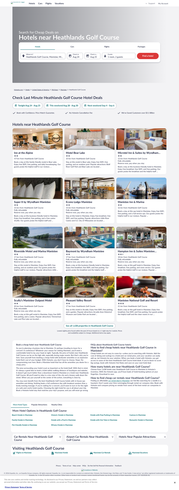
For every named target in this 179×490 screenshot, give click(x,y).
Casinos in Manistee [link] (137, 415)
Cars (40, 3)
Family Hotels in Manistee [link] (22, 420)
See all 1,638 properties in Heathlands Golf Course (89, 326)
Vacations (59, 3)
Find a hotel (147, 56)
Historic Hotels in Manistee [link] (62, 415)
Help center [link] (77, 466)
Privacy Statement (12, 487)
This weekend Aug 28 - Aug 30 (64, 106)
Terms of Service (26, 487)
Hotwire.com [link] (18, 90)
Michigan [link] (55, 90)
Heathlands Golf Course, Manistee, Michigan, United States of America (45, 57)
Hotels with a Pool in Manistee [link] (63, 420)
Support (151, 3)
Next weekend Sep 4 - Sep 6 (101, 106)
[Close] (175, 482)
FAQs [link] (84, 466)
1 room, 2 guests (115, 57)
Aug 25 (93, 57)
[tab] (37, 47)
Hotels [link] (27, 90)
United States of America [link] (40, 90)
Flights (48, 3)
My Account (163, 4)
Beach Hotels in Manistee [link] (22, 415)
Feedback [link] (118, 466)
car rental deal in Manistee (118, 381)
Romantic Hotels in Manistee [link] (141, 420)
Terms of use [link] (67, 466)
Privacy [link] (58, 466)
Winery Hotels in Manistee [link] (62, 425)
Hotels (32, 3)
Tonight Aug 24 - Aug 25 (29, 106)
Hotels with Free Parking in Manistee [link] (105, 415)
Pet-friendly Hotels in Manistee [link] (24, 425)
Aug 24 (76, 57)
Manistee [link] (63, 90)
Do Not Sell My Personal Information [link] (100, 466)
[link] (31, 453)
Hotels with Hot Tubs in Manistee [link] (103, 420)
